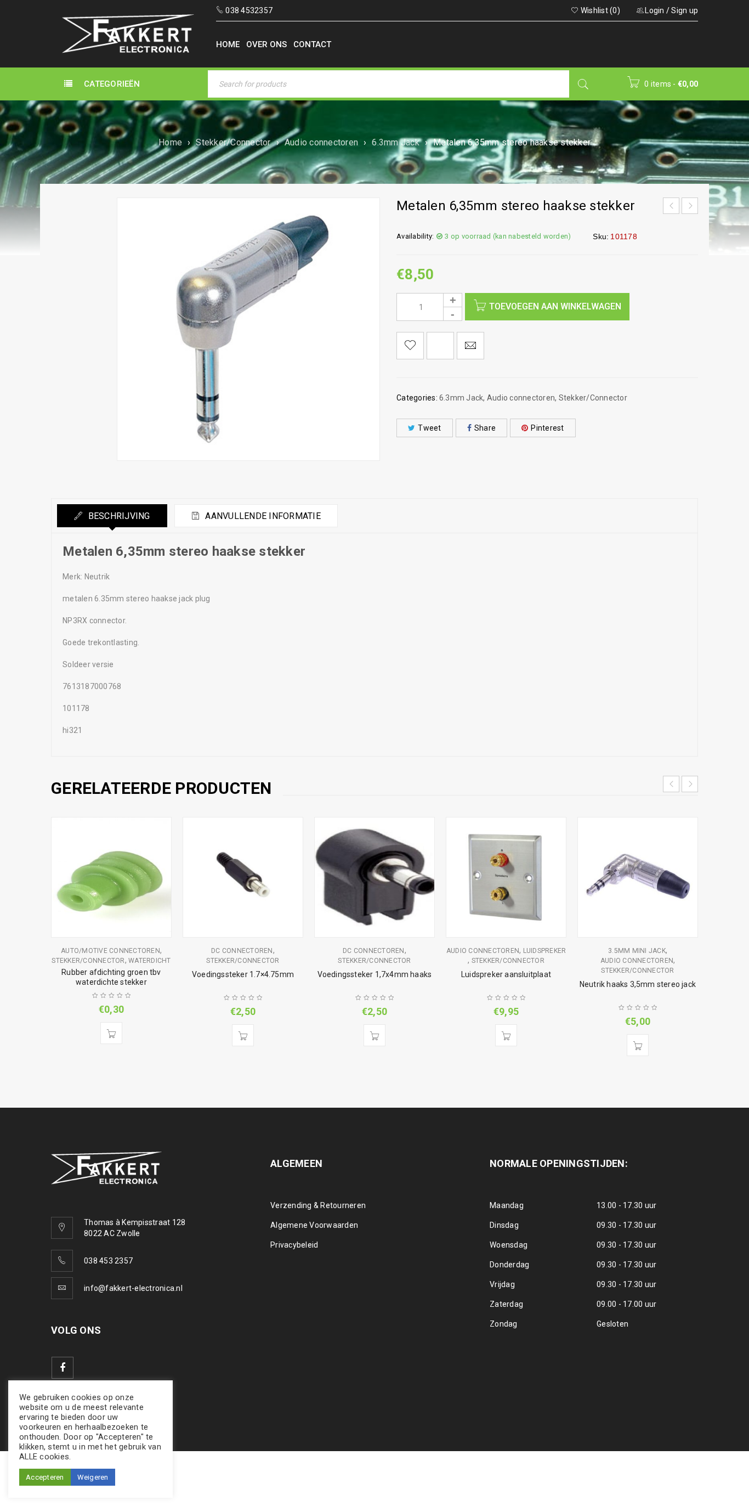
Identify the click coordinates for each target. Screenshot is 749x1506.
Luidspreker (544, 951)
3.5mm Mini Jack (637, 951)
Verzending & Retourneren (318, 1205)
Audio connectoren (321, 142)
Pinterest (547, 428)
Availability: (415, 236)
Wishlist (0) (599, 10)
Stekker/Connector (233, 142)
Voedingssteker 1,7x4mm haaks (374, 974)
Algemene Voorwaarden (314, 1225)
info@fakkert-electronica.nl (133, 1288)
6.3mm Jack (395, 142)
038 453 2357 (108, 1260)
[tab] (112, 515)
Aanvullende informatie (262, 516)
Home (170, 142)
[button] (111, 1033)
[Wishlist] (410, 345)
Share (485, 428)
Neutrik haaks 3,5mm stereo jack (638, 984)
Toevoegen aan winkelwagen (555, 306)
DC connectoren (242, 951)
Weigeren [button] (93, 1477)
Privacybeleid (294, 1244)
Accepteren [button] (45, 1477)
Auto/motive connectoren (110, 951)
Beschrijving (118, 516)
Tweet (429, 428)
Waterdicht (149, 960)
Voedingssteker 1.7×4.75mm (243, 974)
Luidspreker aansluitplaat (506, 974)
